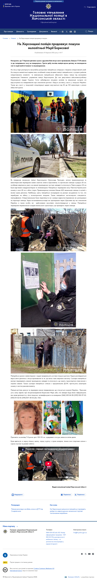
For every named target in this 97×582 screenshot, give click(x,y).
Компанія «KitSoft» (74, 577)
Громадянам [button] (31, 32)
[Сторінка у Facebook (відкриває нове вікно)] (62, 32)
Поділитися (67, 494)
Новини (13, 38)
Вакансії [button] (54, 32)
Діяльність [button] (20, 32)
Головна (5, 38)
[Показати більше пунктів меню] (60, 32)
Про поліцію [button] (8, 32)
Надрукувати (18, 494)
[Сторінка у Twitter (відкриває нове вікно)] (67, 32)
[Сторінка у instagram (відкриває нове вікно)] (75, 32)
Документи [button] (43, 32)
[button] (10, 526)
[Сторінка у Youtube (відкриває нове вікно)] (71, 32)
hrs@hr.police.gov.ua (80, 532)
